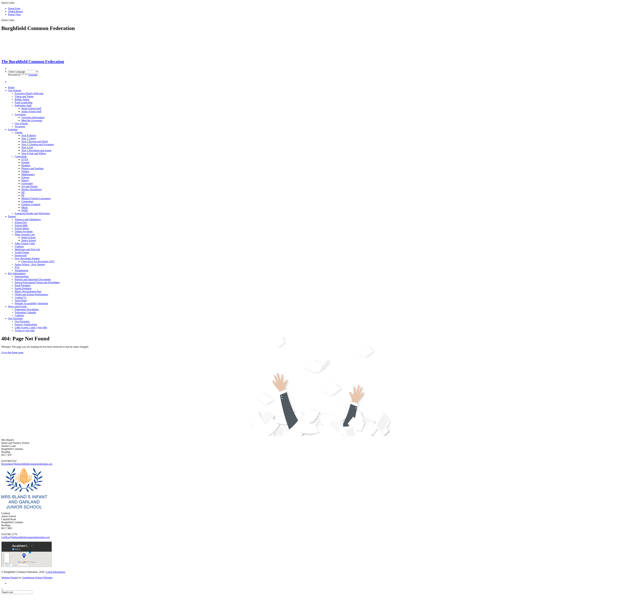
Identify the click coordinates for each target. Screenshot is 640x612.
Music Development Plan (28, 291)
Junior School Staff (31, 111)
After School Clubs (25, 243)
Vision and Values (24, 96)
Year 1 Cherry (28, 138)
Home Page (14, 8)
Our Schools (14, 90)
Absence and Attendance (28, 219)
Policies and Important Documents (33, 279)
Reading (25, 165)
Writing (25, 171)
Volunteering (21, 270)
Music (24, 207)
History (25, 180)
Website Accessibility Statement (31, 303)
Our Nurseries (15, 318)
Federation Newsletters (27, 309)
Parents (12, 216)
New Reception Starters (27, 258)
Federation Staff (23, 105)
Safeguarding (22, 276)
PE (22, 195)
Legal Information (55, 571)
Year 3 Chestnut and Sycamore (37, 144)
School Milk (21, 225)
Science (25, 177)
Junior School (28, 240)
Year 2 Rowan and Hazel (34, 141)
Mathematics (28, 174)
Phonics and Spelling (32, 168)
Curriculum (21, 156)
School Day (21, 222)
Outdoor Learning (30, 204)
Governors (20, 114)
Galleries (19, 315)
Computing (27, 201)
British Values (22, 99)
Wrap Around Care (25, 234)
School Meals (22, 228)
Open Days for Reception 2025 (37, 261)
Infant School (28, 237)
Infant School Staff (31, 108)
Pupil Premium (22, 285)
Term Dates (21, 300)
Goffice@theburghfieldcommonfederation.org (25, 537)
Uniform (19, 246)
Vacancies (20, 126)
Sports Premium (23, 288)
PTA (17, 267)
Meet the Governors (31, 120)
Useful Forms (22, 252)
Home (11, 87)
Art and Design (29, 186)
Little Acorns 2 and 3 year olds (31, 327)
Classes (18, 132)
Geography (27, 183)
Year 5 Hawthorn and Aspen (36, 150)
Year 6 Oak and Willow (33, 153)
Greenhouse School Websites (37, 577)
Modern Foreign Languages (36, 198)
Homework (21, 255)
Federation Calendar (25, 312)
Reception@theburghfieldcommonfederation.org (26, 463)
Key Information (17, 273)
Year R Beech (28, 135)
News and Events (17, 306)
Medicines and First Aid (27, 249)
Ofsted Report (15, 11)
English (25, 162)
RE (23, 192)
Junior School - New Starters (30, 264)
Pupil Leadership (23, 102)
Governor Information (32, 117)
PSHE (24, 210)
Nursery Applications (26, 324)
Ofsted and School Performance (31, 294)
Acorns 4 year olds (24, 330)
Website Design (9, 577)
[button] (15, 20)
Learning (13, 129)
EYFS (24, 159)
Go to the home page (12, 352)
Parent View (14, 14)
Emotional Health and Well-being (32, 213)
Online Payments (24, 231)
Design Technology (31, 189)
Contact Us (20, 297)
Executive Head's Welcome (29, 93)
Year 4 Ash (27, 147)
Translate (33, 74)
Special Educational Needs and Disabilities (37, 282)
